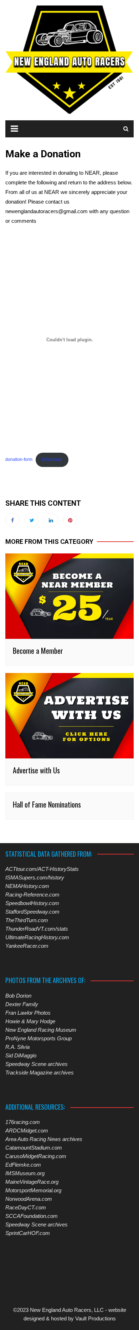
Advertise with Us (36, 770)
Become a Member (38, 650)
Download (52, 459)
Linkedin (51, 520)
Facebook (12, 520)
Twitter (32, 520)
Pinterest (70, 520)
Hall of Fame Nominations (47, 804)
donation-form (18, 459)
